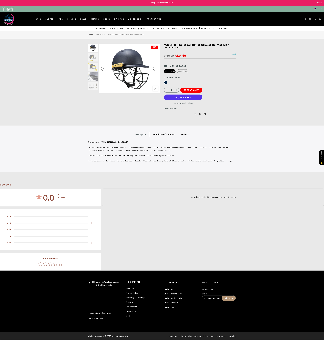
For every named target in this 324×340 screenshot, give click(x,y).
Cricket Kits (169, 307)
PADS (60, 19)
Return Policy (131, 306)
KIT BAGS (119, 19)
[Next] (155, 68)
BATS (38, 19)
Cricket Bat (169, 289)
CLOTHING (101, 29)
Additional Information (164, 134)
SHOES (106, 19)
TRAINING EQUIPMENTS (137, 29)
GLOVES (49, 19)
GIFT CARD (223, 29)
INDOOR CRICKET (189, 29)
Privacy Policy (132, 293)
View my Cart (208, 289)
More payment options (183, 103)
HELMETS (71, 19)
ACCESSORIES (135, 19)
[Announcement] (162, 3)
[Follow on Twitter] (8, 9)
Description (140, 134)
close (5, 3)
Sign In (205, 294)
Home (90, 35)
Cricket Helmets (171, 303)
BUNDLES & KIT (116, 29)
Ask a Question (170, 108)
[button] (50, 216)
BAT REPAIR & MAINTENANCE (165, 29)
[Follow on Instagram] (12, 9)
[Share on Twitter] (200, 113)
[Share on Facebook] (195, 113)
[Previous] (103, 68)
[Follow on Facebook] (3, 9)
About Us (173, 336)
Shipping (129, 302)
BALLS (83, 19)
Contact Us (131, 311)
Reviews (185, 134)
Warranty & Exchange (135, 297)
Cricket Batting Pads (173, 298)
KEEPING (95, 19)
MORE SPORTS (207, 29)
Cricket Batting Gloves (174, 294)
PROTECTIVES (154, 19)
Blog (128, 316)
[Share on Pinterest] (205, 113)
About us (130, 288)
